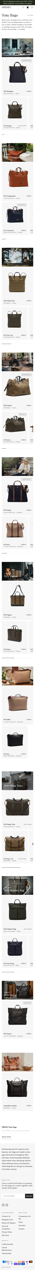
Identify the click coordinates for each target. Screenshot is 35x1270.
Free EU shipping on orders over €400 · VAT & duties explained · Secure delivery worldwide (17, 2)
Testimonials (6, 1253)
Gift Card (5, 1235)
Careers (21, 1229)
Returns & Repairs (9, 1223)
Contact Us (6, 1216)
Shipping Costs (7, 1220)
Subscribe (29, 1196)
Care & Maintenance (7, 1249)
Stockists (22, 1225)
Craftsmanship (7, 1244)
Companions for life (25, 1218)
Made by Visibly (28, 1267)
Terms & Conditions (6, 1228)
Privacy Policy (7, 1232)
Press (21, 1222)
